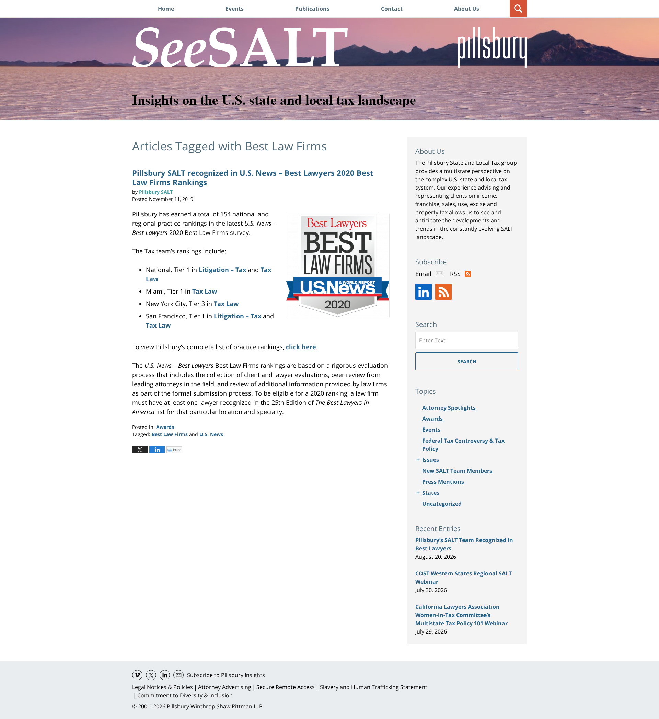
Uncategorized (442, 503)
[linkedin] (165, 675)
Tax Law (204, 291)
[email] (178, 675)
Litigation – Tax (223, 269)
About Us (466, 8)
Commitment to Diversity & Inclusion (185, 695)
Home (166, 8)
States (430, 493)
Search (467, 361)
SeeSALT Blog (240, 47)
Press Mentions (443, 482)
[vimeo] (137, 675)
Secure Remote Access (285, 687)
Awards (165, 427)
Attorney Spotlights (449, 407)
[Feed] (443, 292)
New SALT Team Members (457, 471)
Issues (430, 460)
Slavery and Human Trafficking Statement (373, 687)
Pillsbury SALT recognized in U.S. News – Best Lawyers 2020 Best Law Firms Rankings (252, 177)
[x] (151, 675)
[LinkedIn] (423, 292)
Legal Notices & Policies (162, 687)
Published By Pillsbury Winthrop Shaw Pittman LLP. (492, 47)
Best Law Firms (170, 434)
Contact (392, 8)
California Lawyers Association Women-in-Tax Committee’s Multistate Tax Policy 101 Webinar (461, 615)
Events (235, 8)
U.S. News (211, 434)
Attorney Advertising (224, 687)
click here (301, 347)
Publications (312, 8)
